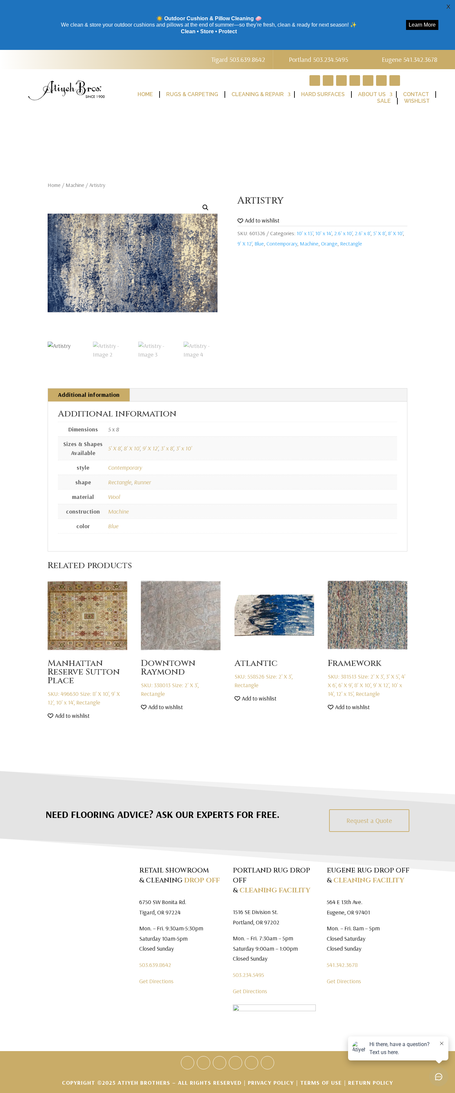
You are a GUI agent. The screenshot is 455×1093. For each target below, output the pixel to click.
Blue (259, 243)
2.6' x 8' (362, 233)
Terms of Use (321, 1082)
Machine (75, 185)
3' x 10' (184, 448)
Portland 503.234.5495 (318, 59)
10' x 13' (305, 233)
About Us (372, 94)
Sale (384, 101)
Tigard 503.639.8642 (238, 59)
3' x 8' (167, 448)
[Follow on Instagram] (381, 80)
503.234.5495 (248, 975)
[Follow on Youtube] (368, 80)
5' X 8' (379, 233)
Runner (142, 482)
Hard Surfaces (323, 94)
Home (145, 94)
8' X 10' (395, 233)
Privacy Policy (272, 1082)
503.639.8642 (155, 965)
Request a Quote (369, 820)
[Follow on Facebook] (328, 80)
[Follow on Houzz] (314, 80)
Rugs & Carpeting (192, 94)
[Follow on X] (341, 80)
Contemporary (281, 243)
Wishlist (417, 101)
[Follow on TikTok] (394, 80)
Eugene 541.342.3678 (409, 59)
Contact (416, 94)
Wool (114, 497)
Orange (329, 243)
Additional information (89, 394)
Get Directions (156, 981)
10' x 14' (323, 233)
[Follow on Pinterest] (354, 80)
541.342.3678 (342, 965)
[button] (206, 208)
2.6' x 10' (343, 233)
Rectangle (351, 243)
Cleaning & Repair (257, 94)
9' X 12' (244, 243)
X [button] (448, 6)
